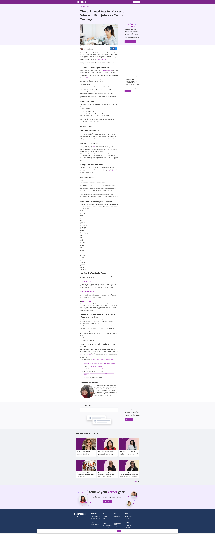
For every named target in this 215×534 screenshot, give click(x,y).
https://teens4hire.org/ (96, 366)
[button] (111, 48)
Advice (99, 2)
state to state (88, 77)
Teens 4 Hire (86, 301)
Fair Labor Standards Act (106, 70)
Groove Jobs (86, 281)
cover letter (89, 354)
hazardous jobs (113, 170)
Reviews (110, 2)
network (105, 320)
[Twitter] (80, 517)
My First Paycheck (88, 291)
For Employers (117, 2)
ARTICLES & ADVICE (85, 6)
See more (136, 481)
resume (82, 354)
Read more (113, 530)
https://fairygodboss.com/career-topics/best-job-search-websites (99, 379)
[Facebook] (75, 517)
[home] (80, 2)
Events (104, 2)
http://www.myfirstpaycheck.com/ (102, 368)
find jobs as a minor (101, 59)
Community (89, 2)
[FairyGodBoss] (80, 514)
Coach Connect (126, 2)
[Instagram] (77, 517)
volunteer (104, 153)
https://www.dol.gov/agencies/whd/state (103, 359)
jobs (94, 146)
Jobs (95, 2)
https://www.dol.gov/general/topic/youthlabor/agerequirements (99, 363)
